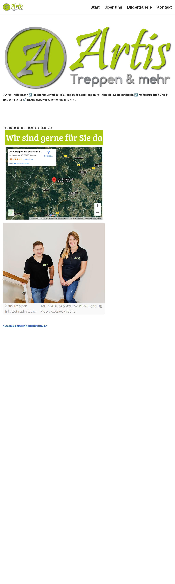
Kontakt (164, 7)
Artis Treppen (11, 127)
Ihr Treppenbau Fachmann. (37, 127)
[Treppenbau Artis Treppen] (13, 7)
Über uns (113, 7)
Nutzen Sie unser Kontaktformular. (25, 325)
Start (95, 7)
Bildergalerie (139, 7)
